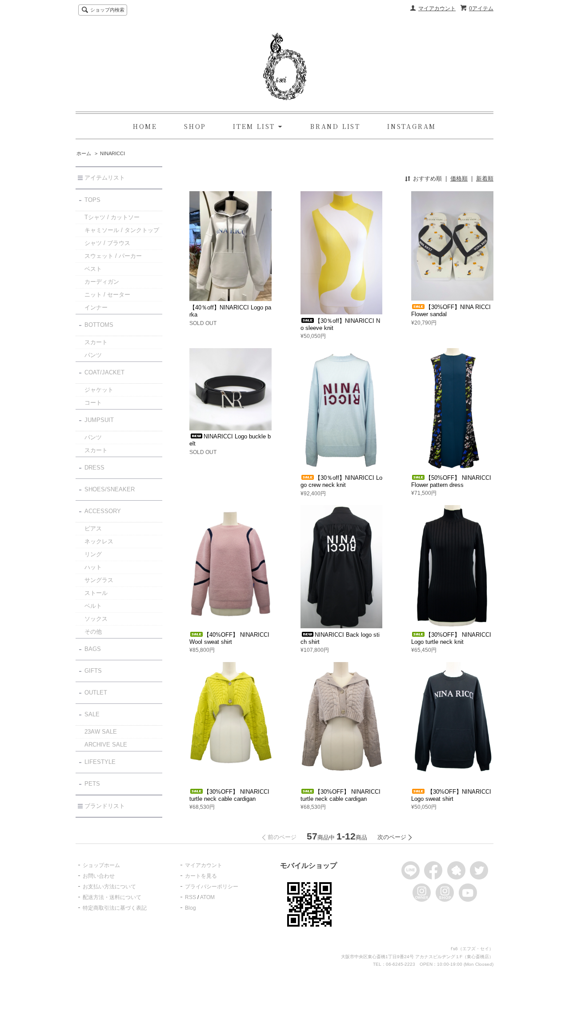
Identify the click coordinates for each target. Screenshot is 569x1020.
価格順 (459, 178)
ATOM (207, 897)
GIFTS (93, 670)
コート (93, 402)
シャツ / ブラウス (107, 243)
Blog (190, 908)
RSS (190, 897)
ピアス (93, 528)
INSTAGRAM (411, 126)
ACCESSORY (102, 511)
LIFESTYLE (100, 762)
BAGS (92, 649)
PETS (92, 783)
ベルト (93, 605)
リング (93, 554)
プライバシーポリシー (211, 886)
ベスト (93, 268)
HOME (145, 126)
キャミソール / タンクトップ (121, 230)
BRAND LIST (335, 126)
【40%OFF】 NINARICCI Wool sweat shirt (229, 638)
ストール (96, 593)
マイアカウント (437, 8)
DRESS (94, 467)
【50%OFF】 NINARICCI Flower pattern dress (451, 481)
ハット (93, 567)
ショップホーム (101, 865)
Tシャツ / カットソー (112, 217)
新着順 (484, 178)
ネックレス (98, 541)
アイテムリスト (104, 177)
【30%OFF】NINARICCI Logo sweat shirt (451, 795)
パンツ (93, 355)
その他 (93, 631)
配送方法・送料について (112, 897)
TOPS (92, 200)
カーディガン (101, 281)
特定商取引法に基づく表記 (115, 908)
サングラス (98, 580)
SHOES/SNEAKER (109, 489)
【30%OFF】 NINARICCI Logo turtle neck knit (451, 638)
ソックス (96, 618)
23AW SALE (100, 731)
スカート (96, 342)
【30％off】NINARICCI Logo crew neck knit (341, 481)
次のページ (391, 837)
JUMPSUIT (99, 420)
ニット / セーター (107, 294)
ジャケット (98, 389)
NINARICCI (112, 153)
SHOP (195, 126)
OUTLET (95, 692)
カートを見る (201, 876)
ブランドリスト (104, 806)
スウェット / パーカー (113, 256)
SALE (92, 714)
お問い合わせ (99, 876)
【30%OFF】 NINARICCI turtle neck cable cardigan (229, 795)
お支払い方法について (109, 886)
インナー (96, 307)
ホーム (83, 153)
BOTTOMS (98, 324)
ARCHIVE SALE (105, 744)
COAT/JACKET (104, 372)
